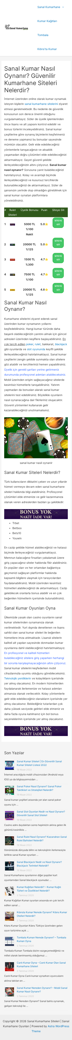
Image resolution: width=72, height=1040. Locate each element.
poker (29, 344)
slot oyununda (35, 349)
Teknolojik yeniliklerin (17, 678)
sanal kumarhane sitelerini (41, 103)
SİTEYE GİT (58, 223)
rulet (38, 344)
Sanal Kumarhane (48, 7)
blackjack (61, 344)
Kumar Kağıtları (47, 21)
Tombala (42, 35)
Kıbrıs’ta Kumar (47, 49)
